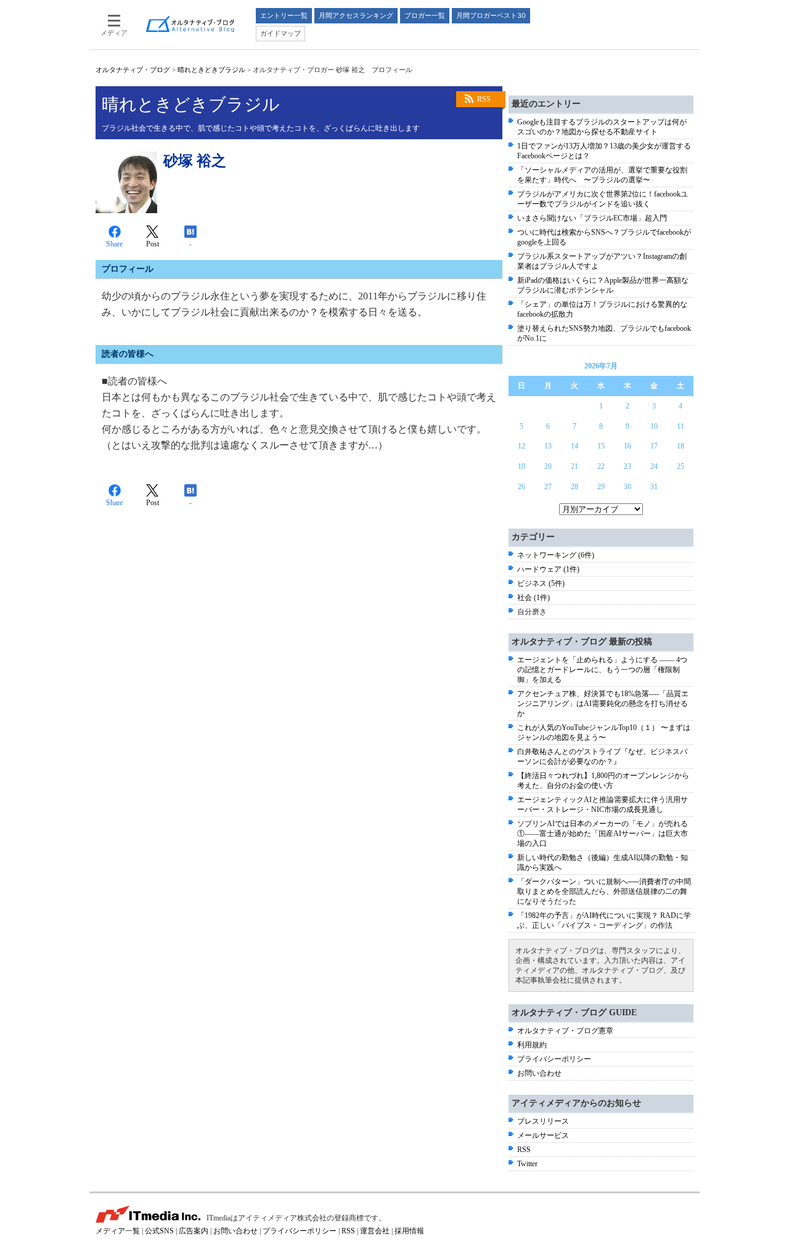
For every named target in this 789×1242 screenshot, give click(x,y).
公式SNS (159, 1231)
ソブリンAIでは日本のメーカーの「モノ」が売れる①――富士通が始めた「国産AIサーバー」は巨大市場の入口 (602, 833)
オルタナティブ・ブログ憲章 (565, 1030)
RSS (484, 99)
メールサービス (543, 1135)
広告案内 (193, 1231)
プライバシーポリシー (554, 1059)
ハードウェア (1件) (548, 569)
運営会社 (375, 1231)
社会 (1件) (533, 597)
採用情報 (409, 1231)
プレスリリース (543, 1121)
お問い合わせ (539, 1073)
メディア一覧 (118, 1231)
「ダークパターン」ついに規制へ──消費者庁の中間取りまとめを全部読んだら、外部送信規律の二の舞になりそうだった (604, 891)
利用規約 (532, 1045)
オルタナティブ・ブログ (133, 69)
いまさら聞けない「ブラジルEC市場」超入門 (592, 218)
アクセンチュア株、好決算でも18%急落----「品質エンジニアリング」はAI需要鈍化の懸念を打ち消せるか (603, 703)
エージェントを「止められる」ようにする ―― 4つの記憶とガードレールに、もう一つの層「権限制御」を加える (602, 670)
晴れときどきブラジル (211, 69)
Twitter (527, 1163)
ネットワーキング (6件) (555, 555)
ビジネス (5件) (541, 583)
